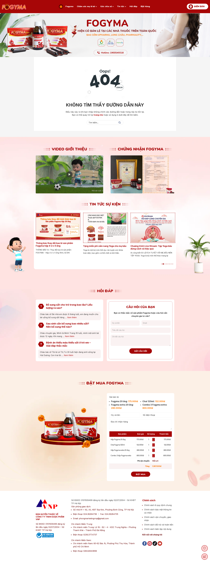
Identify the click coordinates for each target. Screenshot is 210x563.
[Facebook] (144, 546)
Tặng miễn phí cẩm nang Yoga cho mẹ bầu (59, 246)
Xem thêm (72, 317)
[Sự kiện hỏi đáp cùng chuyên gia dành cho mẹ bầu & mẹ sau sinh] (155, 228)
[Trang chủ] (61, 6)
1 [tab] (161, 264)
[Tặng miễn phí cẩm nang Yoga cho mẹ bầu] (60, 228)
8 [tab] (172, 264)
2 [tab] (163, 264)
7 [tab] (171, 264)
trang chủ (98, 115)
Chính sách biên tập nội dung (157, 529)
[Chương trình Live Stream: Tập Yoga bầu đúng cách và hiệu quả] (107, 228)
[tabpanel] (60, 234)
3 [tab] (164, 264)
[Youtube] (160, 546)
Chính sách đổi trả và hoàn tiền (158, 524)
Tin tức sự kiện (105, 204)
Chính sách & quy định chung (158, 505)
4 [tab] (166, 264)
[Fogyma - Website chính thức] (14, 6)
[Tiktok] (155, 546)
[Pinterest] (149, 546)
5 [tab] (168, 264)
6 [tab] (169, 264)
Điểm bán (199, 6)
